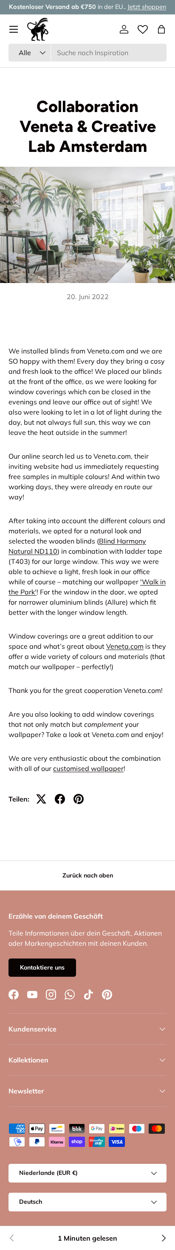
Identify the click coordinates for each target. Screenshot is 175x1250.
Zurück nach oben (87, 875)
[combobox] (87, 53)
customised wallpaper (88, 768)
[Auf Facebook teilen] (60, 799)
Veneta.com (125, 646)
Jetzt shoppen (146, 7)
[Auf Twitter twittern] (41, 799)
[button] (161, 29)
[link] (12, 1238)
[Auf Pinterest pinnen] (78, 799)
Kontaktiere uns (42, 967)
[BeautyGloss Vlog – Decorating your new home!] (163, 1238)
